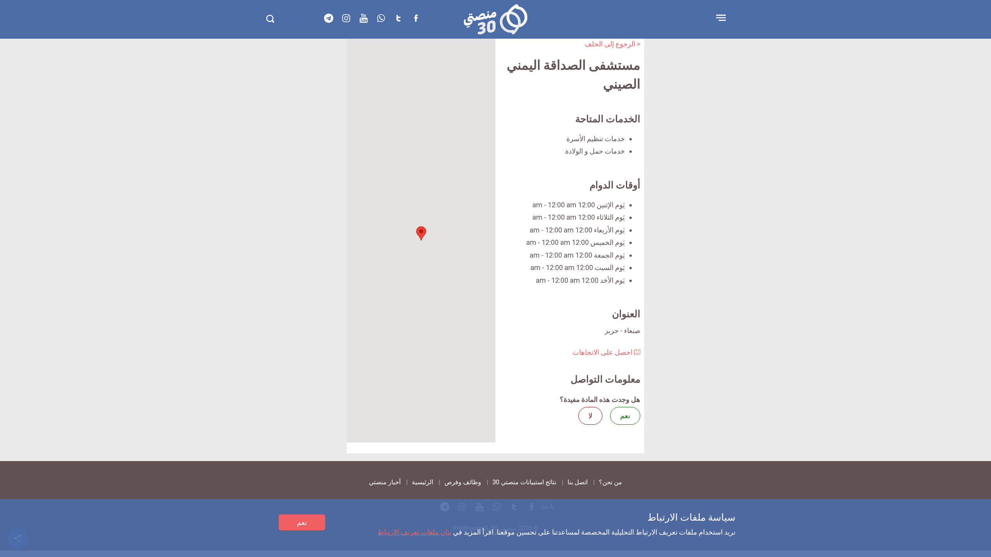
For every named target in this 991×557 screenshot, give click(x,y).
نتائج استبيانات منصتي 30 (524, 482)
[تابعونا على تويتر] (398, 18)
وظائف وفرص (462, 482)
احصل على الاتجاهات (603, 352)
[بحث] (270, 19)
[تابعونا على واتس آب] (381, 18)
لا (590, 416)
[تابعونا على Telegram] (328, 18)
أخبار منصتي (385, 482)
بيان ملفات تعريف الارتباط (414, 532)
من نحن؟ (610, 482)
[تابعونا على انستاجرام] (346, 18)
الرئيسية (422, 482)
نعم (302, 522)
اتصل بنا (578, 482)
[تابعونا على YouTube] (363, 18)
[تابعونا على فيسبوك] (415, 18)
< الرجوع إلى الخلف (612, 44)
